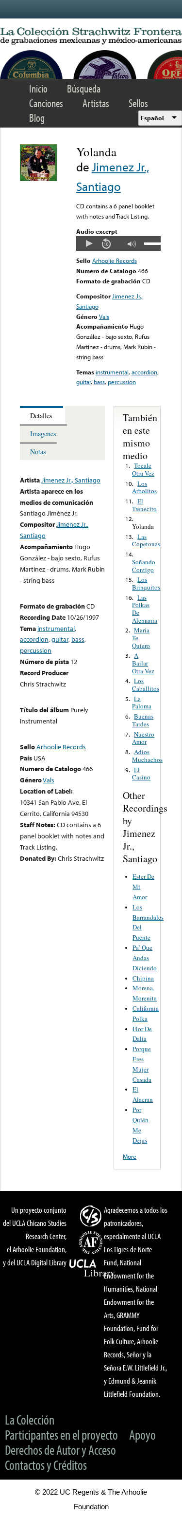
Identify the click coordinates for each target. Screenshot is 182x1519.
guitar (83, 382)
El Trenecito (144, 505)
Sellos (138, 103)
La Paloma (141, 702)
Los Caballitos (145, 684)
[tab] (42, 415)
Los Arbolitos (144, 487)
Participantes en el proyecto (61, 1434)
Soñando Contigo (143, 565)
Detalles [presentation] (41, 415)
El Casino (141, 773)
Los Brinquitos (146, 583)
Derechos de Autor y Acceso (60, 1449)
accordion (144, 372)
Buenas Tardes (142, 720)
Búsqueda (83, 88)
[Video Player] (118, 243)
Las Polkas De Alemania (144, 609)
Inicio (38, 88)
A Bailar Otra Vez (143, 663)
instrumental (112, 372)
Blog (37, 118)
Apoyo (142, 1434)
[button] (89, 243)
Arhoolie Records (114, 260)
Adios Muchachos (147, 755)
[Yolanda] (38, 179)
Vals (104, 316)
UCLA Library (92, 1268)
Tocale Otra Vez (143, 469)
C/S (92, 1215)
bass (99, 382)
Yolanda (143, 526)
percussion (122, 382)
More (129, 1156)
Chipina (143, 978)
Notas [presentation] (38, 451)
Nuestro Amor (143, 738)
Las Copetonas (146, 540)
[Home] (91, 36)
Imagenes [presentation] (43, 433)
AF (92, 1242)
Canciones (46, 103)
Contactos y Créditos (46, 1464)
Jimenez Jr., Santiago (70, 479)
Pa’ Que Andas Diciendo (144, 957)
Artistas (96, 103)
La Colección (29, 1419)
